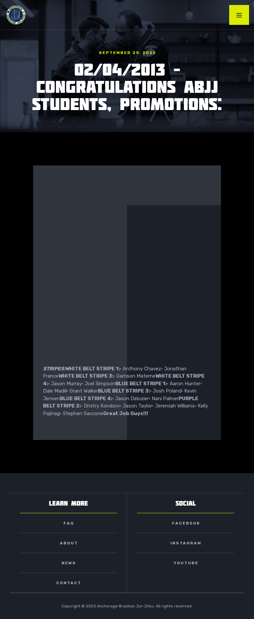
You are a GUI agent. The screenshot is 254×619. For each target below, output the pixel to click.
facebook (186, 523)
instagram (185, 543)
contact (68, 583)
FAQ (69, 523)
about (69, 543)
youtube (186, 563)
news (69, 563)
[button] (239, 15)
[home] (16, 15)
